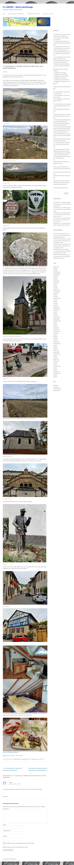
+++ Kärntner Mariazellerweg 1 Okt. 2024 (62, 51)
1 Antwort (5, 71)
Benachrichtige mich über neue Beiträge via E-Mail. (15, 847)
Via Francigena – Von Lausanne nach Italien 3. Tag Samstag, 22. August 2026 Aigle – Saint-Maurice (62, 204)
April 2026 (55, 270)
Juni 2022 (55, 299)
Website (5, 836)
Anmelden (55, 385)
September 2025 (56, 273)
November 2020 (56, 317)
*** (54, 67)
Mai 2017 (55, 355)
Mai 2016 (55, 364)
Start (4, 13)
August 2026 (56, 266)
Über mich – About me (48, 13)
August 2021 (56, 310)
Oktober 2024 (56, 280)
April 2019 (55, 338)
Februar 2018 (56, 350)
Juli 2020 (55, 322)
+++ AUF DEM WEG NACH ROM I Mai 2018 (62, 104)
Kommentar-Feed (57, 388)
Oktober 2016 (56, 361)
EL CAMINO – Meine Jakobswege (18, 7)
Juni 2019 (55, 334)
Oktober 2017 (56, 352)
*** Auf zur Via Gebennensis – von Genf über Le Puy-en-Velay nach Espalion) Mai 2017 (62, 135)
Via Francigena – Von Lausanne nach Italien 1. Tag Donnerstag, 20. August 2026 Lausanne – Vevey (62, 214)
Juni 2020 (55, 324)
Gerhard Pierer (25, 759)
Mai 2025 (55, 277)
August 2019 (56, 333)
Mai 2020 (55, 326)
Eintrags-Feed (56, 387)
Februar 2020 (56, 327)
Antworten (5, 796)
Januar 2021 (55, 315)
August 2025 (56, 275)
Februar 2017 (56, 359)
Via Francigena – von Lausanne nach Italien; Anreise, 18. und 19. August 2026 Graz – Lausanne (62, 219)
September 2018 (56, 343)
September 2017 (56, 354)
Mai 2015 (55, 369)
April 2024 (55, 287)
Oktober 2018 (56, 341)
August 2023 (56, 293)
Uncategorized (35, 759)
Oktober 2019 (56, 329)
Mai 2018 (55, 347)
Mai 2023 (55, 294)
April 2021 (55, 313)
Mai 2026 (55, 268)
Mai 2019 (55, 336)
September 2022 (56, 298)
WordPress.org (56, 390)
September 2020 (56, 320)
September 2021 (56, 308)
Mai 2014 (55, 376)
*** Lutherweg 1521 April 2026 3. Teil (61, 41)
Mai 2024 (55, 286)
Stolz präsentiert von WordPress (9, 858)
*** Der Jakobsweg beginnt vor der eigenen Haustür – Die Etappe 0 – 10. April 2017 (61, 116)
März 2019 (55, 340)
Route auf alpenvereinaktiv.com (10, 752)
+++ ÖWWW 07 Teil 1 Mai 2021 (59, 72)
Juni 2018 (55, 345)
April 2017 (55, 357)
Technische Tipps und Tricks (33, 13)
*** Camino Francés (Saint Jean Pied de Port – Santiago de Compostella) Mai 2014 (61, 144)
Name (5, 825)
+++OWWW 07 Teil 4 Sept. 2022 (59, 77)
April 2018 (55, 348)
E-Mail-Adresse (7, 830)
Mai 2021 (55, 312)
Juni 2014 (55, 374)
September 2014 (56, 373)
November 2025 (56, 272)
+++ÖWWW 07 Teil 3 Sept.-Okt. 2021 (61, 76)
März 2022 (55, 305)
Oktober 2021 (56, 306)
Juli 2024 (55, 284)
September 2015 (56, 366)
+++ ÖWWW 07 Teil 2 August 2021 (60, 74)
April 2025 (55, 279)
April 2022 (55, 303)
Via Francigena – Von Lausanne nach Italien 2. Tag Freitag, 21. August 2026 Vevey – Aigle (62, 209)
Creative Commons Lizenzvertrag (16, 13)
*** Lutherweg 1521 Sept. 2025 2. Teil (61, 46)
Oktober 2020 (56, 319)
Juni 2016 (55, 362)
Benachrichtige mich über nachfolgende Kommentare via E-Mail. (18, 843)
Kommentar (6, 808)
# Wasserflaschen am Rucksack (60, 184)
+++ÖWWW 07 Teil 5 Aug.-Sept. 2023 (61, 79)
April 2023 (55, 296)
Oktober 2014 (56, 371)
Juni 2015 (55, 367)
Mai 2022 (55, 301)
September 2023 (56, 291)
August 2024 (56, 282)
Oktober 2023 (56, 289)
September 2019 (56, 331)
